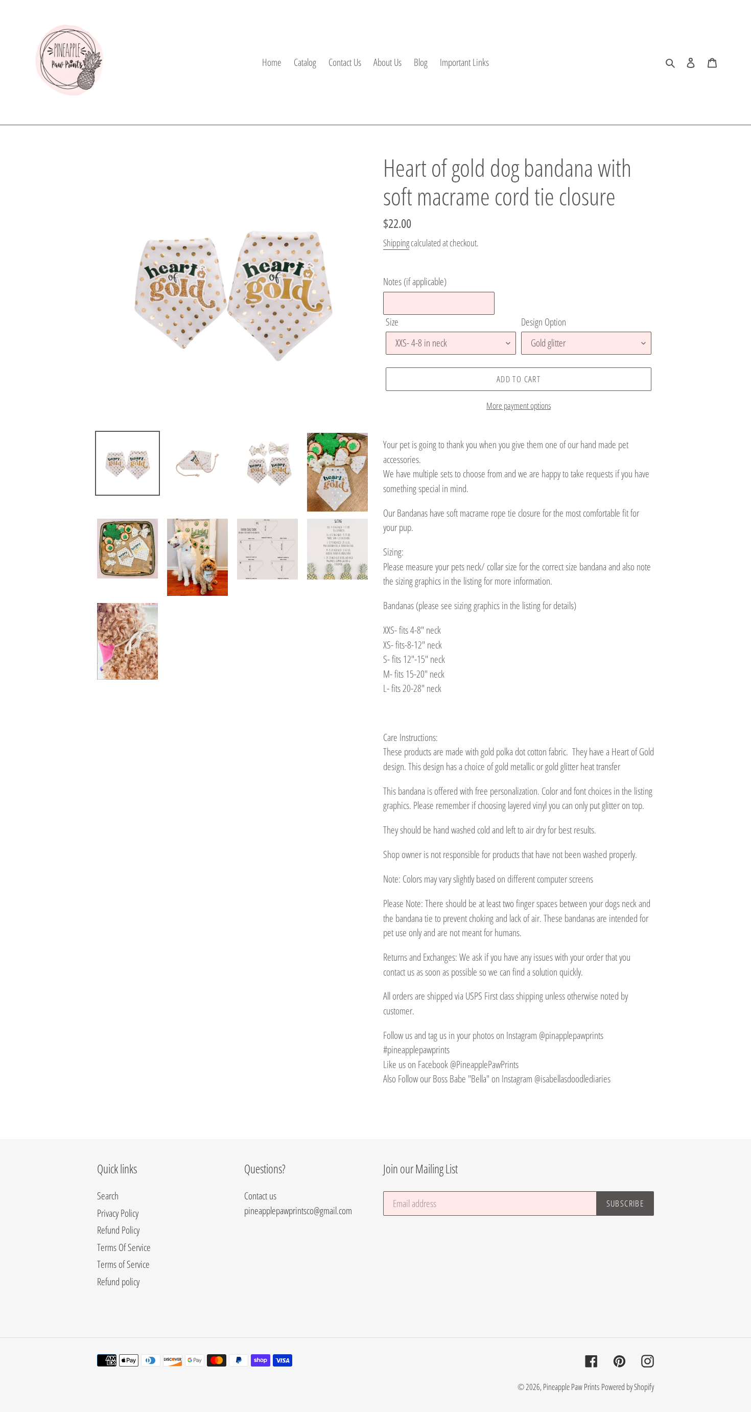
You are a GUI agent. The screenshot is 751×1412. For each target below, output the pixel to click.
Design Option (543, 322)
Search (108, 1195)
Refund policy (118, 1281)
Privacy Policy (117, 1213)
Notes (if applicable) (415, 281)
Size (392, 322)
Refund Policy (118, 1230)
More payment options (518, 405)
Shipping (396, 243)
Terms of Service (123, 1264)
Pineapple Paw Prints (571, 1387)
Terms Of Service (124, 1247)
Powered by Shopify (627, 1387)
